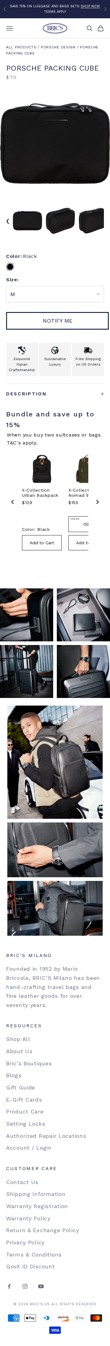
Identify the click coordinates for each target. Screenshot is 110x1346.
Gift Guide (20, 1087)
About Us (19, 1051)
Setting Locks (25, 1123)
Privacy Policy (25, 1242)
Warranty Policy (28, 1218)
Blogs (14, 1075)
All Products (21, 47)
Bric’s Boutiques (29, 1063)
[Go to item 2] (60, 220)
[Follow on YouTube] (41, 1286)
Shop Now (90, 6)
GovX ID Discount (30, 1266)
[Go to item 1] (27, 220)
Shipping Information (35, 1194)
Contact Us (22, 1182)
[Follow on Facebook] (9, 1286)
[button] (10, 267)
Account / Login (29, 1147)
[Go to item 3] (93, 220)
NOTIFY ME (57, 320)
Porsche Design (58, 47)
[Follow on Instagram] (25, 1286)
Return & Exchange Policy (42, 1230)
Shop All (18, 1039)
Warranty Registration (37, 1206)
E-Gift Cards (24, 1099)
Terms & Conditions (34, 1254)
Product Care (25, 1111)
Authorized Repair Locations (46, 1136)
